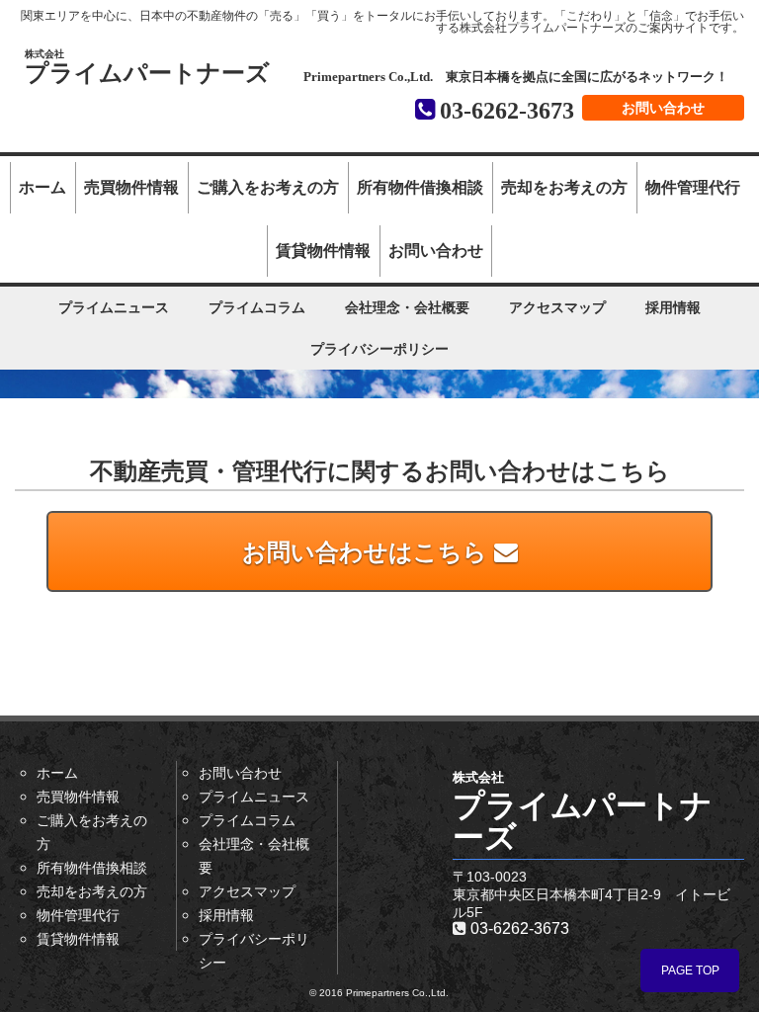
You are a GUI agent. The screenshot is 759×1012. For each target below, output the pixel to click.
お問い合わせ (663, 108)
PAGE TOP (690, 970)
